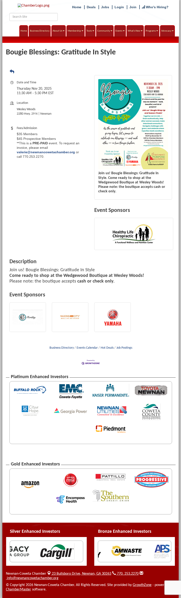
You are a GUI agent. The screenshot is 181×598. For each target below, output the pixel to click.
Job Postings (124, 347)
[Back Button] (12, 72)
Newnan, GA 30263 (81, 574)
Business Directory (39, 31)
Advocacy (166, 31)
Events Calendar (87, 347)
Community (103, 31)
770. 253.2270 (127, 574)
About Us (57, 31)
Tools (89, 31)
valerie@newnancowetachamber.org (46, 152)
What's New (134, 31)
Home (24, 31)
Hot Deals (107, 347)
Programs (151, 31)
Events (118, 31)
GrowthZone (142, 585)
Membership (74, 31)
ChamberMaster (18, 589)
